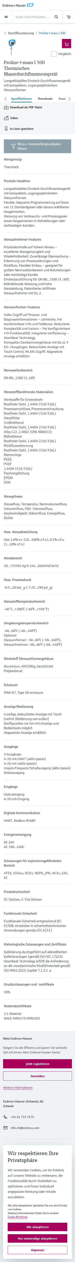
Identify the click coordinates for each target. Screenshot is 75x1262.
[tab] (21, 99)
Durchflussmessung (21, 33)
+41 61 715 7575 (22, 1117)
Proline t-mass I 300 (52, 33)
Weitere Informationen (18, 1087)
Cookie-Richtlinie (17, 1217)
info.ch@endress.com (25, 1128)
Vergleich (64, 54)
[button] (37, 1063)
